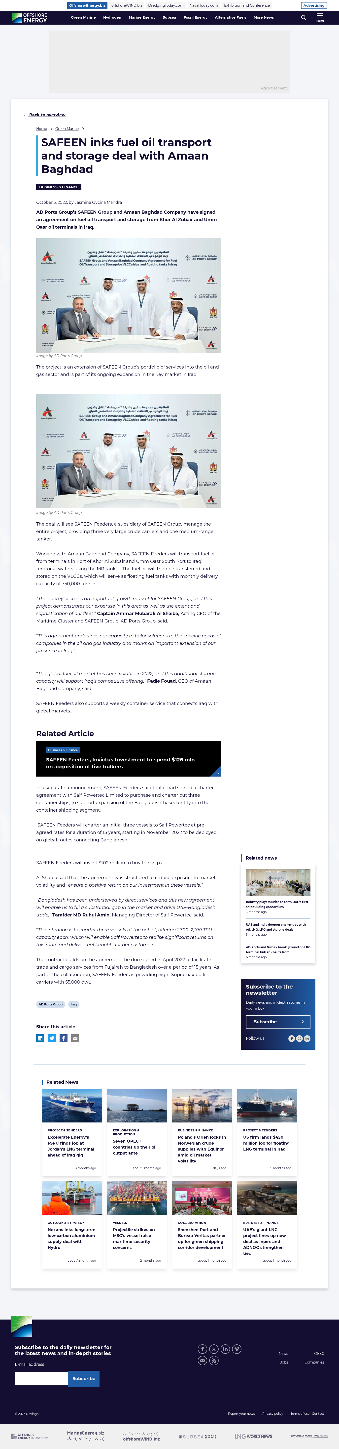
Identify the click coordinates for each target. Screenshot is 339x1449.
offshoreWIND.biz (126, 5)
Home (41, 128)
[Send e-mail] (202, 1360)
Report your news (241, 1413)
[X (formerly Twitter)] (214, 1349)
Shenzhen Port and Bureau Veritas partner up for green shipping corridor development (202, 1238)
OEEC (319, 1353)
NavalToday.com (204, 5)
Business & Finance (58, 187)
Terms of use (300, 1413)
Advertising (314, 5)
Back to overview (47, 115)
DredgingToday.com (166, 5)
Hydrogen (112, 17)
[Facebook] (291, 1038)
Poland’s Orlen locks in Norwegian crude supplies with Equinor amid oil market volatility (202, 1149)
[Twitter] (299, 1038)
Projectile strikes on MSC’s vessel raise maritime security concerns (134, 1238)
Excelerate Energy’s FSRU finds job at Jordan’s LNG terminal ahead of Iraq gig (71, 1146)
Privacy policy (272, 1413)
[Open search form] (303, 18)
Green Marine (83, 17)
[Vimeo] (236, 1349)
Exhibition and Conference (247, 5)
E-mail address (29, 1364)
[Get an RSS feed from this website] (214, 1360)
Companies (314, 1362)
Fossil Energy (195, 17)
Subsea (169, 17)
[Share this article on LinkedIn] (40, 1038)
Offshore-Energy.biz (87, 5)
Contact (318, 1413)
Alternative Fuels (230, 17)
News (283, 1353)
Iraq (74, 1005)
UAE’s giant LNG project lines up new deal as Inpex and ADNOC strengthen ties (264, 1241)
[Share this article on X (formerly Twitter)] (52, 1038)
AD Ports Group (50, 1005)
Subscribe (265, 1022)
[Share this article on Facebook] (64, 1038)
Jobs (284, 1362)
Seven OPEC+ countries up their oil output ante (135, 1147)
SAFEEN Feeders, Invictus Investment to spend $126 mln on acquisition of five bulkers (120, 763)
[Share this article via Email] (75, 1038)
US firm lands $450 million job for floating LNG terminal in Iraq (266, 1143)
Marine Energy (142, 17)
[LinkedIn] (307, 1038)
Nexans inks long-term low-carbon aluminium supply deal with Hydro (72, 1238)
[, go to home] (29, 18)
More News (264, 17)
